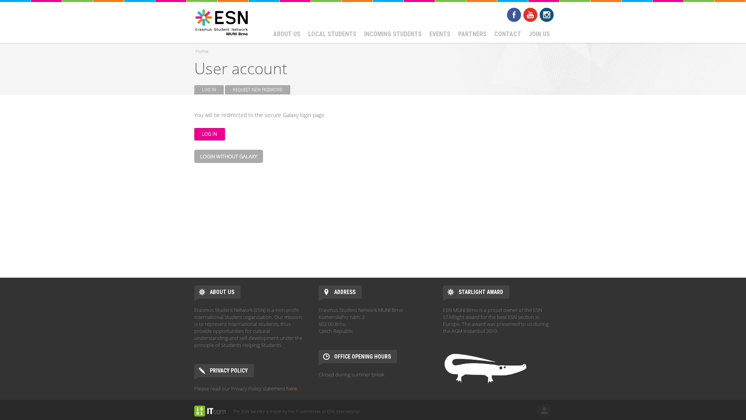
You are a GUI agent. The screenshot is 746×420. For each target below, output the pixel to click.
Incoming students (393, 34)
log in (544, 411)
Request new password (257, 90)
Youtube (530, 15)
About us (286, 34)
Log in (213, 90)
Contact (507, 34)
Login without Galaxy (228, 156)
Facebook (514, 15)
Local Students (332, 34)
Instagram (547, 15)
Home (202, 51)
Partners (472, 34)
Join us (539, 34)
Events (439, 34)
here (291, 388)
